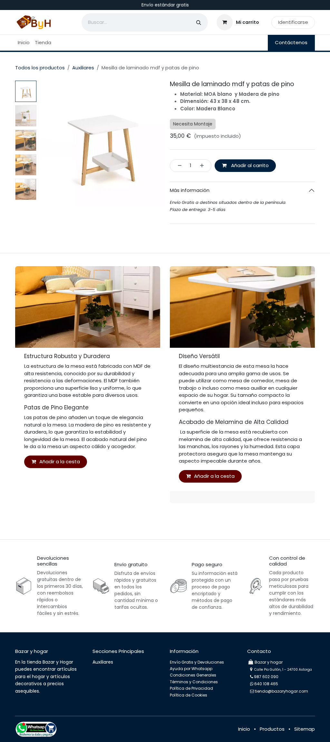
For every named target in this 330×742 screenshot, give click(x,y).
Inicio (244, 729)
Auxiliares (83, 67)
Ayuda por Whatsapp (191, 668)
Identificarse (293, 22)
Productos (272, 729)
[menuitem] (23, 42)
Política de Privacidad (191, 688)
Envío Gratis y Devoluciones (197, 662)
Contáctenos (291, 42)
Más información (189, 190)
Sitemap (304, 729)
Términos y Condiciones (194, 682)
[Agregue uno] (203, 166)
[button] (46, 143)
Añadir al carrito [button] (249, 165)
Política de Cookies (188, 695)
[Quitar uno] (177, 166)
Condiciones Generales (193, 675)
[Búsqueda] (198, 22)
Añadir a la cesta (59, 461)
